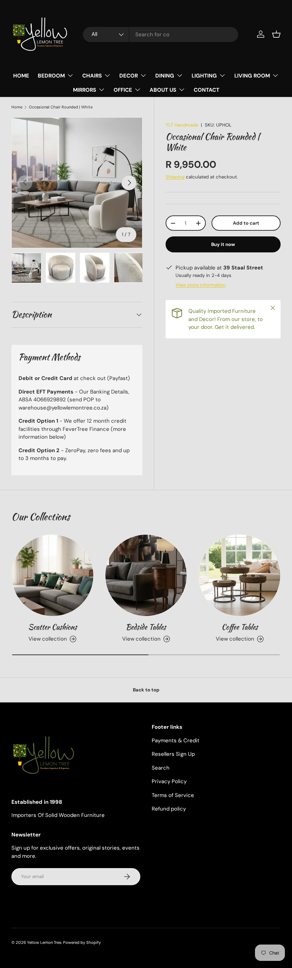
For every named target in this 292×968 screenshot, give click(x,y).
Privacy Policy (169, 781)
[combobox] (161, 34)
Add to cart (246, 223)
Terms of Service (173, 795)
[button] (276, 34)
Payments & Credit (175, 740)
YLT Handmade (182, 125)
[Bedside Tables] (146, 575)
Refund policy (169, 808)
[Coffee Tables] (239, 575)
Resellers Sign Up (173, 754)
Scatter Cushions (52, 627)
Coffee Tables (239, 627)
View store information (201, 285)
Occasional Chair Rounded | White (61, 107)
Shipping (175, 177)
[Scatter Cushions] (52, 575)
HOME (21, 75)
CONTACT (206, 89)
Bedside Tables (146, 627)
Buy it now (223, 244)
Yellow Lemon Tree (44, 942)
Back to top (146, 690)
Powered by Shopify (82, 942)
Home (16, 107)
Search (161, 767)
